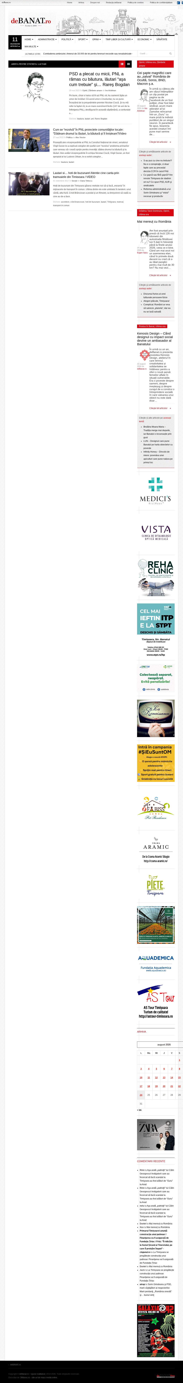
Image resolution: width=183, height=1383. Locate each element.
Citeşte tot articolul (158, 142)
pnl (92, 119)
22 (179, 1086)
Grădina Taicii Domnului (150, 211)
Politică (66, 39)
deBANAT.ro (166, 1375)
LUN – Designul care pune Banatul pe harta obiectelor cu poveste (158, 444)
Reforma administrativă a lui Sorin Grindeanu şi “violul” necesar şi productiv (157, 193)
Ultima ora (151, 62)
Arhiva (81, 2)
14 (171, 1077)
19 (156, 1086)
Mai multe (30, 46)
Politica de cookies (136, 2)
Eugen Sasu (142, 253)
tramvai (120, 202)
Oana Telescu (86, 181)
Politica (69, 137)
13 (164, 1077)
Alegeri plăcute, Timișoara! (156, 301)
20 (164, 1086)
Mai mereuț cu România (154, 221)
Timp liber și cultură (118, 39)
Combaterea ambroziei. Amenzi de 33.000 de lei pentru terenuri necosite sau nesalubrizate (87, 53)
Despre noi (95, 2)
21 (171, 1086)
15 (179, 1077)
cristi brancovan (77, 202)
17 (141, 1086)
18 (148, 1086)
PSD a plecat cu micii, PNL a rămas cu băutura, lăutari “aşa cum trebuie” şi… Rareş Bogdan (99, 79)
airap (142, 1284)
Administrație (46, 39)
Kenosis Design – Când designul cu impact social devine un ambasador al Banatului (155, 339)
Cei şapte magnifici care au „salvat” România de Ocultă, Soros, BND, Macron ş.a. (154, 78)
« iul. (139, 1110)
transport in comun (61, 205)
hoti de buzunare (92, 202)
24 (141, 1095)
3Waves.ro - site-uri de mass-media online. (39, 1377)
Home (69, 2)
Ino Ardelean (110, 90)
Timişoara (111, 202)
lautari (87, 119)
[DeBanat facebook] (179, 4)
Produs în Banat (146, 326)
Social (74, 181)
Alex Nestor (80, 137)
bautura (80, 119)
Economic (143, 39)
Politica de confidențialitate (161, 2)
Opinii (95, 39)
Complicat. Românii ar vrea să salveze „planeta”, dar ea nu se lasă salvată (157, 308)
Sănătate (161, 39)
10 (141, 1077)
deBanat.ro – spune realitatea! (32, 1374)
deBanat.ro (142, 369)
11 (149, 1077)
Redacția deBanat (113, 2)
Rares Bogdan (101, 119)
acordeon (65, 202)
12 (156, 1077)
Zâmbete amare (95, 90)
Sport (81, 39)
